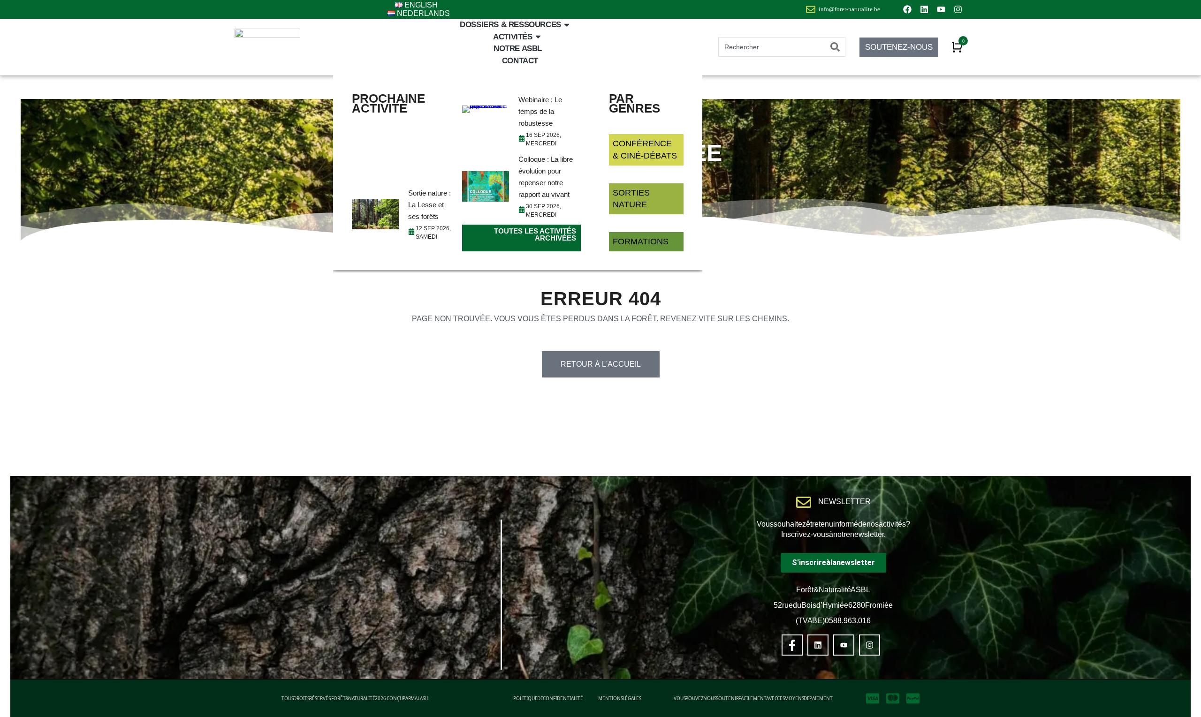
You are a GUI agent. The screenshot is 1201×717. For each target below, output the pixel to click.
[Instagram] (958, 9)
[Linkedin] (924, 9)
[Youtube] (941, 9)
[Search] (835, 47)
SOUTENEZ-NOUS (899, 47)
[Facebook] (907, 9)
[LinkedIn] (818, 645)
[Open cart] (957, 47)
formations (641, 241)
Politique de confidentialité (548, 698)
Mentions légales (619, 698)
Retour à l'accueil (601, 364)
